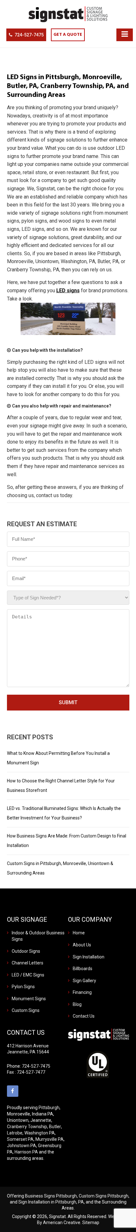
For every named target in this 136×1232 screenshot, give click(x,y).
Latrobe (14, 1132)
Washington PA (39, 1132)
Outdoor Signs (26, 951)
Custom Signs (26, 1010)
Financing (82, 992)
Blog (77, 1004)
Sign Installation (88, 956)
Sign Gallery (84, 980)
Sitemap (90, 1222)
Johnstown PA (21, 1145)
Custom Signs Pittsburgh (103, 1195)
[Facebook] (12, 1091)
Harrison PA (26, 1151)
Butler (55, 1126)
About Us (82, 944)
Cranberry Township (27, 1126)
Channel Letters (27, 962)
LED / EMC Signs (28, 974)
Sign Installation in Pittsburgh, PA (51, 1201)
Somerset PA (20, 1139)
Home (79, 932)
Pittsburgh (49, 1107)
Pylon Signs (23, 986)
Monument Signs (29, 998)
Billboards (82, 968)
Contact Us (84, 1016)
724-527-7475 (29, 34)
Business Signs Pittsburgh (51, 1195)
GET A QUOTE (67, 34)
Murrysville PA (49, 1139)
